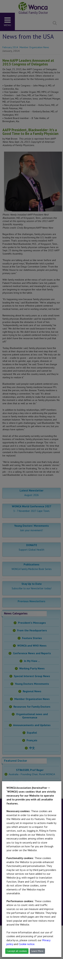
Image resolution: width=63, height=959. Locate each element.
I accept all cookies (17, 951)
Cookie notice (26, 944)
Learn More (37, 951)
